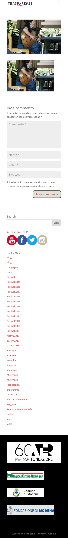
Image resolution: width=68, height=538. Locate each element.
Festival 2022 (13, 321)
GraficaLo (30, 533)
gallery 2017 (13, 340)
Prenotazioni (13, 384)
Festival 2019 (13, 301)
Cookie (52, 533)
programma (13, 389)
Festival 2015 (13, 281)
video (9, 423)
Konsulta (11, 360)
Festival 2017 (13, 291)
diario (9, 272)
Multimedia (12, 374)
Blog (9, 257)
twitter (10, 414)
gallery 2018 (13, 345)
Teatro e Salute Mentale (19, 409)
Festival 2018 (13, 296)
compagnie (12, 267)
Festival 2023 (13, 325)
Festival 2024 (13, 330)
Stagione (11, 404)
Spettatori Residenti (17, 399)
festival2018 (13, 335)
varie (9, 418)
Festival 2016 (13, 286)
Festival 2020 (13, 311)
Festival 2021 (13, 316)
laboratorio (12, 369)
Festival (11, 276)
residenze (12, 394)
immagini (11, 350)
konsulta (11, 365)
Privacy (41, 533)
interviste (11, 355)
